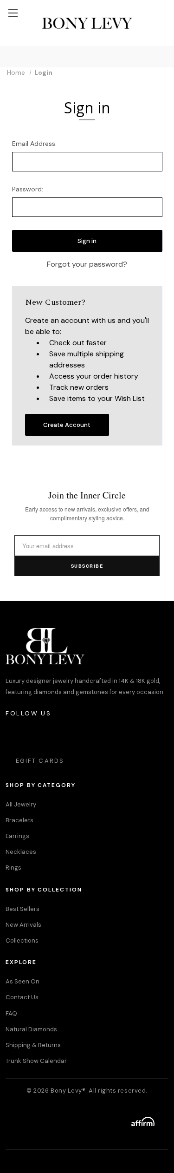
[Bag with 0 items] (162, 5)
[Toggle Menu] (13, 13)
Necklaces (21, 852)
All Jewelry (21, 804)
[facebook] (39, 736)
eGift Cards (40, 761)
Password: (27, 189)
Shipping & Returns (33, 1045)
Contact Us (22, 997)
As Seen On (22, 981)
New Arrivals (23, 925)
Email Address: (34, 143)
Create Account (66, 425)
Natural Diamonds (31, 1029)
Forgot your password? (87, 264)
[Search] (9, 56)
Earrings (17, 836)
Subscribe (87, 566)
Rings (13, 868)
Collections (22, 940)
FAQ (11, 1013)
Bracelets (19, 820)
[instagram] (13, 736)
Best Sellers (22, 909)
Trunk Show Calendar (36, 1061)
